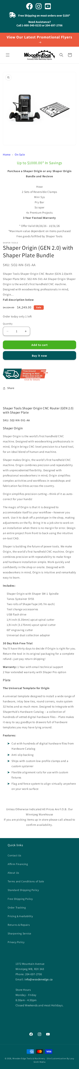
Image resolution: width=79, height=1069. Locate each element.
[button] (7, 55)
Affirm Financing (18, 864)
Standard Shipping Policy (23, 890)
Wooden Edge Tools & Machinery (28, 1058)
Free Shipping (39, 375)
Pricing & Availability (20, 916)
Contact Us (14, 855)
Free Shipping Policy (20, 899)
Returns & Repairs (19, 925)
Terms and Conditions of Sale (26, 881)
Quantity (7, 323)
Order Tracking (17, 907)
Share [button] (10, 388)
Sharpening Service (19, 933)
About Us (13, 872)
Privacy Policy (16, 942)
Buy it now (39, 355)
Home (6, 154)
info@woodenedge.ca (39, 979)
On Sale (20, 154)
